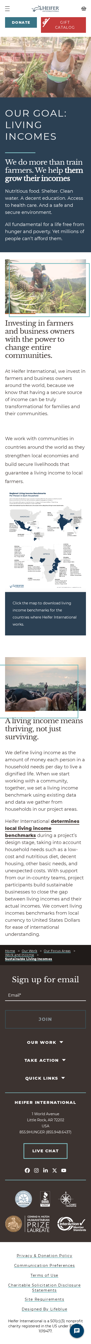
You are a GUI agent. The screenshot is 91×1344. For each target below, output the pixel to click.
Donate (21, 22)
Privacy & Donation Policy (45, 1255)
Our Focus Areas (57, 951)
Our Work (29, 951)
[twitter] (54, 1170)
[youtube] (63, 1170)
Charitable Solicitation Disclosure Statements (44, 1288)
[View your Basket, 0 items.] (76, 8)
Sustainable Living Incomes (28, 959)
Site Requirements (44, 1299)
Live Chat (45, 1151)
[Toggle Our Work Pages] (61, 1042)
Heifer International (45, 1102)
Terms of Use (44, 1275)
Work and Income (19, 955)
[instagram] (36, 1170)
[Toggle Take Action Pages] (64, 1060)
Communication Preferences (44, 1265)
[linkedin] (45, 1170)
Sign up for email (45, 979)
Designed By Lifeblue (44, 1309)
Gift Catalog (65, 25)
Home (10, 951)
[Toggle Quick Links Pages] (63, 1078)
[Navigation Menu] (7, 8)
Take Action (42, 1060)
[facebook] (27, 1170)
